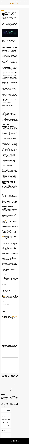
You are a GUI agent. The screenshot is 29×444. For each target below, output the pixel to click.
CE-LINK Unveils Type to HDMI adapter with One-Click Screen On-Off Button (14, 376)
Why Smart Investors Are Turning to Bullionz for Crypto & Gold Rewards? (5, 404)
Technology (16, 6)
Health (21, 6)
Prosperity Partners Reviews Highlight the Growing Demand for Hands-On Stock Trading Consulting (5, 423)
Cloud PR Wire (2, 10)
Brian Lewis (6, 399)
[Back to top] (28, 443)
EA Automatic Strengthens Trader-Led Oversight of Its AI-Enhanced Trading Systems (5, 426)
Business (8, 6)
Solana (3, 77)
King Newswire (4, 314)
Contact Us (6, 1)
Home (1, 1)
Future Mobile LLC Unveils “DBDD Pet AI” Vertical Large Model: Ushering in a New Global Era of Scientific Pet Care (14, 398)
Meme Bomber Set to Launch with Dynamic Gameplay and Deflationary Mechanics (5, 397)
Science (6, 435)
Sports (19, 6)
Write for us (17, 1)
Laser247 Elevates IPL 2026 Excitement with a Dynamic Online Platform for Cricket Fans (5, 376)
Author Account (26, 1)
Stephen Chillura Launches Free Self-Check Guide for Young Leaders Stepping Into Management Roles (6, 419)
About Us (3, 1)
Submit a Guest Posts (21, 1)
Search (2, 409)
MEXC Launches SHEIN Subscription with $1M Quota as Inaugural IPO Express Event (5, 383)
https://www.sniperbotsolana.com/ (8, 306)
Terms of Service (10, 1)
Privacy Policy (13, 1)
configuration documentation (8, 220)
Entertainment (12, 6)
